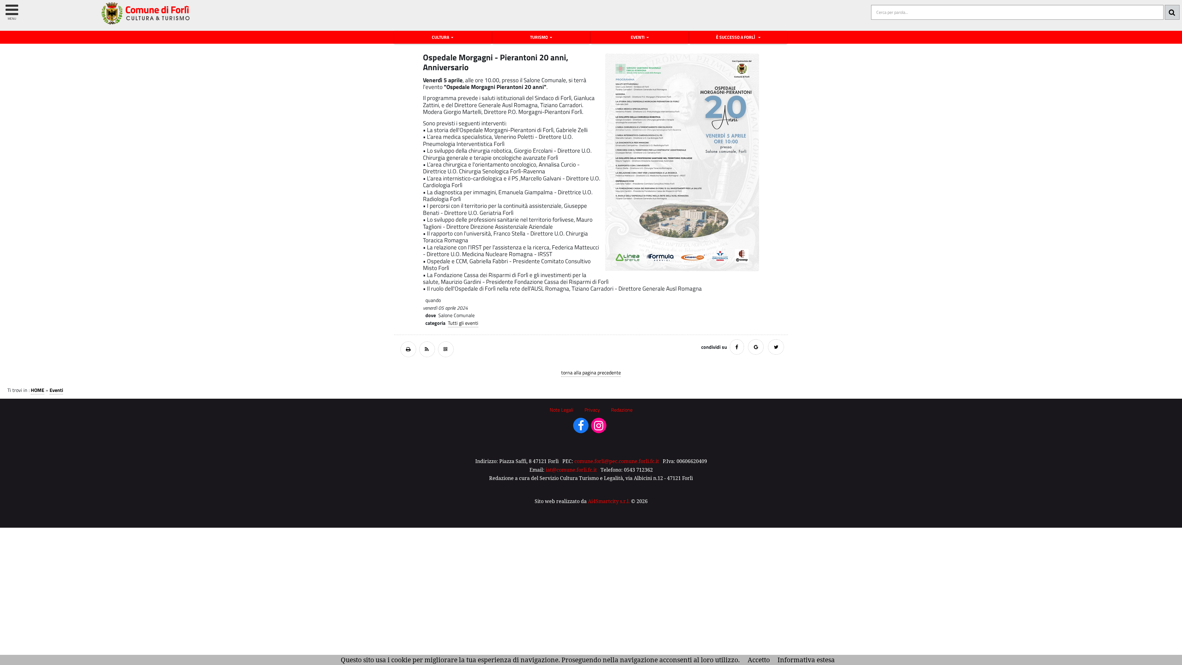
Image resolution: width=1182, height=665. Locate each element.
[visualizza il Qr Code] (446, 349)
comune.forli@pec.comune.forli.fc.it (616, 461)
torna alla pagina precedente (591, 372)
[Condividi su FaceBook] (737, 347)
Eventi (638, 37)
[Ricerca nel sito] (1172, 12)
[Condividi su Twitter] (776, 347)
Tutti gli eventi (463, 323)
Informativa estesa (806, 659)
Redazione (622, 409)
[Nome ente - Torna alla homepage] (146, 18)
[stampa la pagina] (408, 349)
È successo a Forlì (736, 37)
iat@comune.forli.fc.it (571, 469)
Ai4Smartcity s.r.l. (609, 501)
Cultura (441, 37)
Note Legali (561, 409)
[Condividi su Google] (756, 347)
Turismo (539, 37)
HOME (37, 390)
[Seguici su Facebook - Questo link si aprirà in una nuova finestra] (581, 427)
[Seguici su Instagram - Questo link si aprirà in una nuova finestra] (598, 427)
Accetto (759, 659)
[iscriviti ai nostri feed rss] (427, 349)
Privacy (592, 409)
